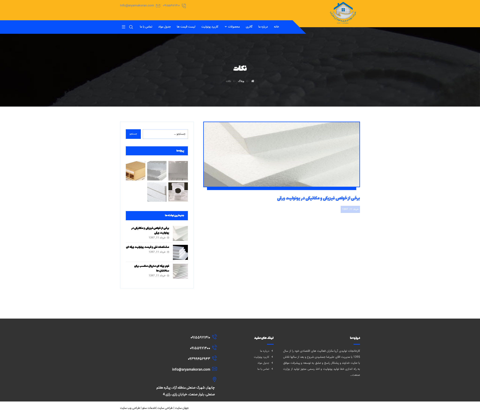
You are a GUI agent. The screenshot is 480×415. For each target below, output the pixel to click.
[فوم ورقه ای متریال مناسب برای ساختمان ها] (180, 271)
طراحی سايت (165, 408)
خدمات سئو (149, 408)
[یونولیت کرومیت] (156, 170)
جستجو (133, 134)
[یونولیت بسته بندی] (178, 192)
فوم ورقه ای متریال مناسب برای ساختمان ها (151, 268)
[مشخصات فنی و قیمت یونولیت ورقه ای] (180, 252)
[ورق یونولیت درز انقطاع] (156, 192)
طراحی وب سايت (130, 408)
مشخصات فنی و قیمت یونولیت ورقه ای (147, 247)
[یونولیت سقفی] (178, 170)
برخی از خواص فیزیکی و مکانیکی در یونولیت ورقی (150, 231)
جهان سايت (182, 408)
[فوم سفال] (135, 170)
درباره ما (264, 351)
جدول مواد (263, 363)
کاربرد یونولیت (261, 357)
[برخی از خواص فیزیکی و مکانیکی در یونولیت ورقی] (180, 233)
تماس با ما (263, 369)
